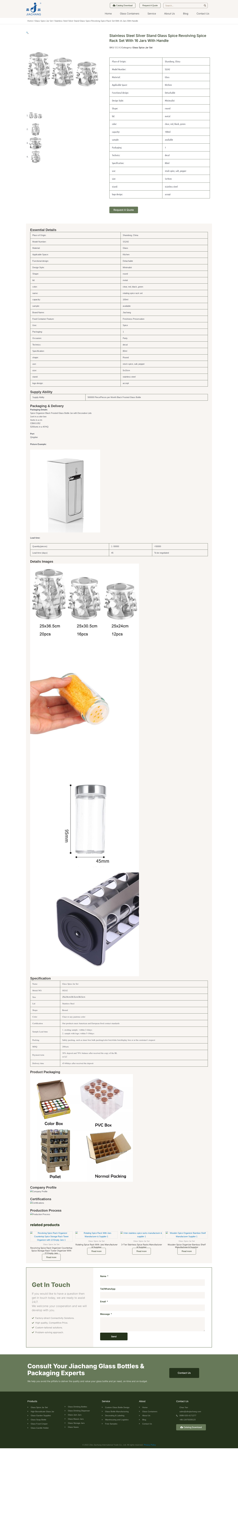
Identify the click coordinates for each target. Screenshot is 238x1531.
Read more (51, 1257)
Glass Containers (129, 13)
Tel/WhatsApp (107, 1288)
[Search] (205, 5)
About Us (169, 13)
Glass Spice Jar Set (44, 21)
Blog (185, 13)
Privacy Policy (150, 1445)
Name (103, 1276)
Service (152, 13)
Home (108, 13)
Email (103, 1301)
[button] (27, 33)
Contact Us (203, 13)
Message (105, 1314)
